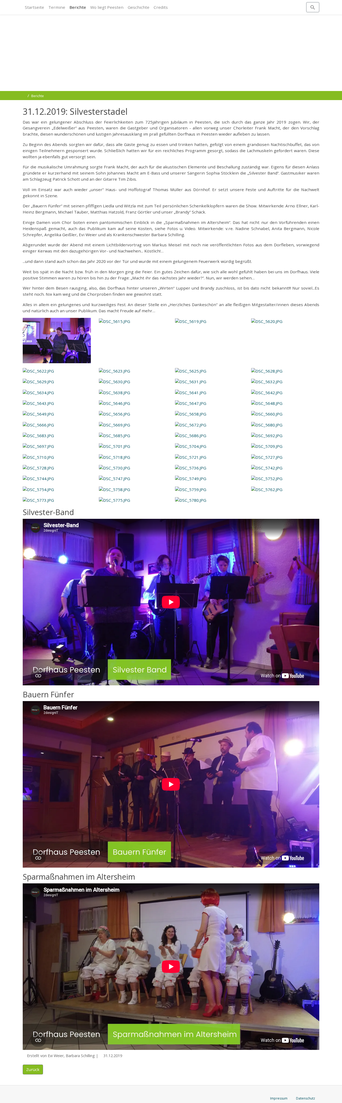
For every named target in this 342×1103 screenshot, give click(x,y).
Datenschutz (305, 1098)
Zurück (33, 1069)
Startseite (34, 7)
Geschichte (138, 7)
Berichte (77, 7)
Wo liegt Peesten (106, 7)
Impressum (278, 1098)
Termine (56, 7)
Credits (161, 7)
